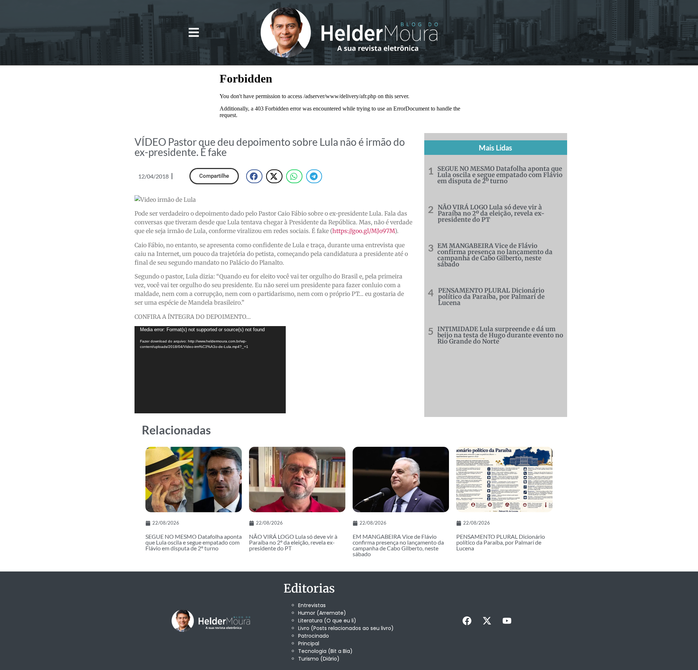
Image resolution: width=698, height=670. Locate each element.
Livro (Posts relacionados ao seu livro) (346, 628)
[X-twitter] (487, 621)
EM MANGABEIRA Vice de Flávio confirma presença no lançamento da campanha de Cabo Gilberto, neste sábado (495, 255)
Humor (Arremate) (322, 613)
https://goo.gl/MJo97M (363, 230)
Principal (308, 643)
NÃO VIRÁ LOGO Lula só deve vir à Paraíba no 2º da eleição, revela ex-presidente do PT (491, 213)
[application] (210, 369)
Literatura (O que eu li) (327, 620)
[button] (193, 32)
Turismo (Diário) (319, 658)
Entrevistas (312, 605)
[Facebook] (467, 621)
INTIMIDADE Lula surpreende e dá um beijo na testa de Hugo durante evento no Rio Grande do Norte (500, 335)
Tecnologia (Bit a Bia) (325, 651)
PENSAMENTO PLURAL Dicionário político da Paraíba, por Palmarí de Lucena (491, 296)
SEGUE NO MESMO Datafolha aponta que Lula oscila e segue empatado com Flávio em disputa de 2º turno (499, 175)
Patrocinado (313, 635)
